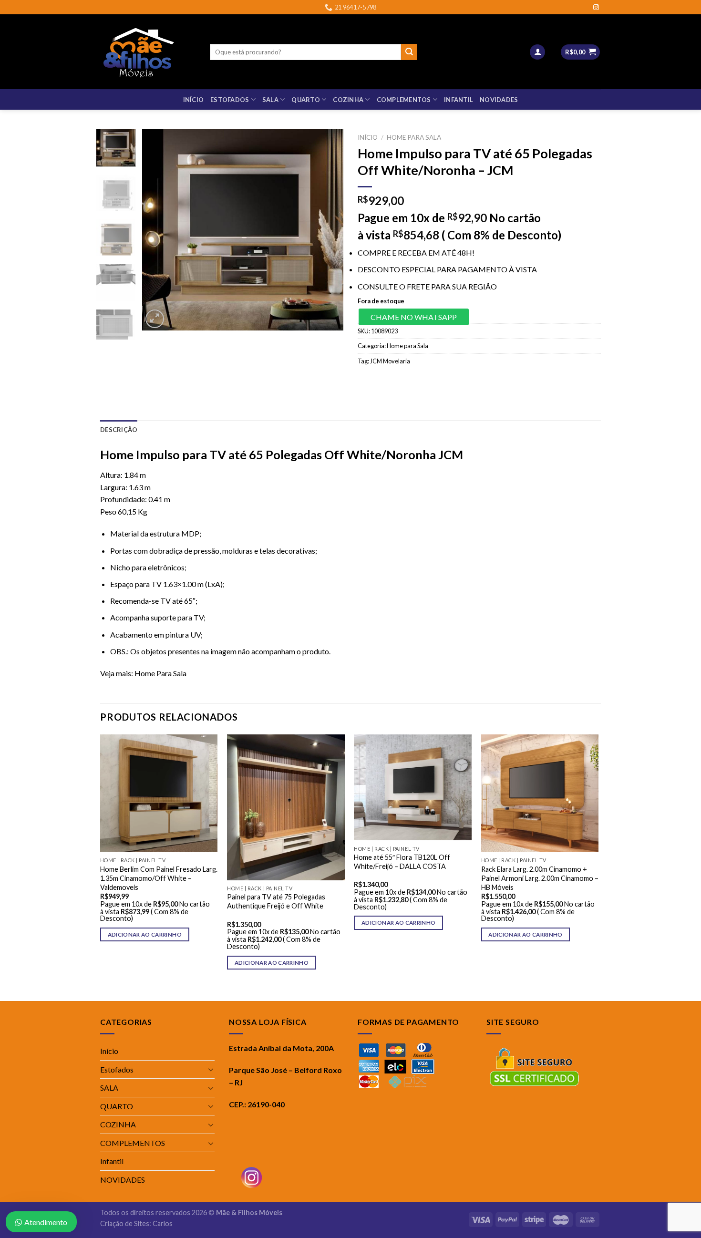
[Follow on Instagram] (596, 7)
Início (193, 99)
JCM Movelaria (390, 361)
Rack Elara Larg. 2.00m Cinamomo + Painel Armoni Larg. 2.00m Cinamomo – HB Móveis (539, 878)
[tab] (118, 429)
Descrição (118, 429)
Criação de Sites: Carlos (136, 1223)
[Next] (327, 229)
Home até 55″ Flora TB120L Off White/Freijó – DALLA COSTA (402, 861)
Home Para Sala (160, 673)
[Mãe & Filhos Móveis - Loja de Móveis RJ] (148, 51)
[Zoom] (154, 319)
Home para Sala (414, 137)
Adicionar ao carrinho (145, 934)
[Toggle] (211, 1069)
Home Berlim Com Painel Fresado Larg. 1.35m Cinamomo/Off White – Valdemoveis (158, 878)
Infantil (458, 99)
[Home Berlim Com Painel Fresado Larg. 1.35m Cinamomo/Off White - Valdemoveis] (159, 793)
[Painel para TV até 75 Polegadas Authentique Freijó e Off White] (286, 807)
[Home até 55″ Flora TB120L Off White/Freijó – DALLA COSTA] (413, 787)
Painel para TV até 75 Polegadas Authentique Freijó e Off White (276, 901)
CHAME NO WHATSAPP (414, 316)
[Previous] (158, 229)
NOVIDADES (499, 99)
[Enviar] (409, 52)
